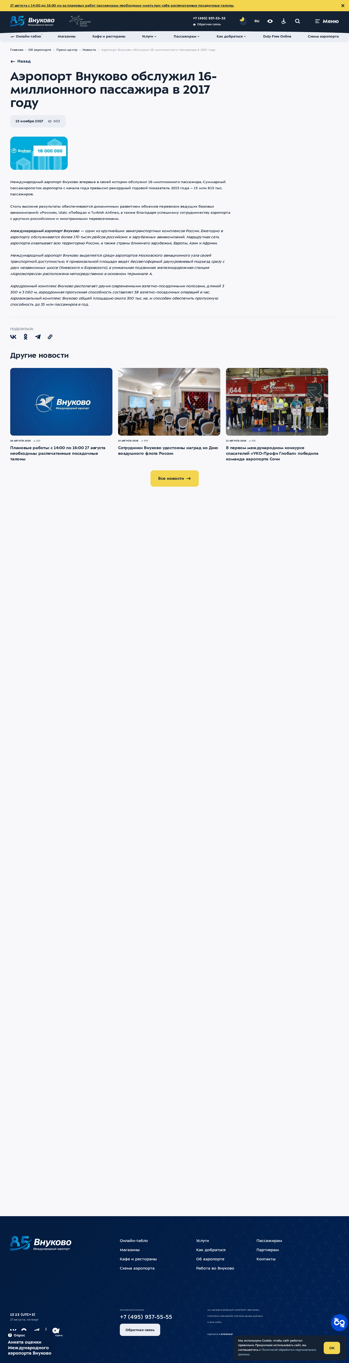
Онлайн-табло (134, 1241)
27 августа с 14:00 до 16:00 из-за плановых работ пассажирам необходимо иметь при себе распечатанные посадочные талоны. (122, 5)
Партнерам (268, 1250)
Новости (89, 50)
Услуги (202, 1241)
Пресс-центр (66, 50)
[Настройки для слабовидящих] (270, 21)
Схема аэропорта (137, 1269)
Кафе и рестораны (138, 1259)
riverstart (227, 1334)
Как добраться (211, 1250)
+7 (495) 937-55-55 (209, 18)
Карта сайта (214, 1322)
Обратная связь (209, 24)
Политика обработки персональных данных (235, 1316)
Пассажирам (269, 1241)
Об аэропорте (40, 50)
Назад (24, 61)
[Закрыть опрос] (55, 1330)
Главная (16, 50)
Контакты (266, 1259)
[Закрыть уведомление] (343, 6)
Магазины (129, 1250)
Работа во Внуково (215, 1269)
